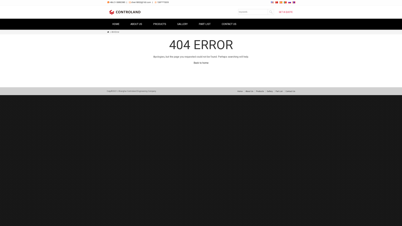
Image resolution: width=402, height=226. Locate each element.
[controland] (124, 14)
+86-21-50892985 (117, 2)
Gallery (182, 24)
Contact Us (229, 24)
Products (159, 24)
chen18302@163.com (141, 2)
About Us (136, 24)
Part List (205, 24)
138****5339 (163, 2)
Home (115, 24)
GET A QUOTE (286, 12)
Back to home (201, 62)
